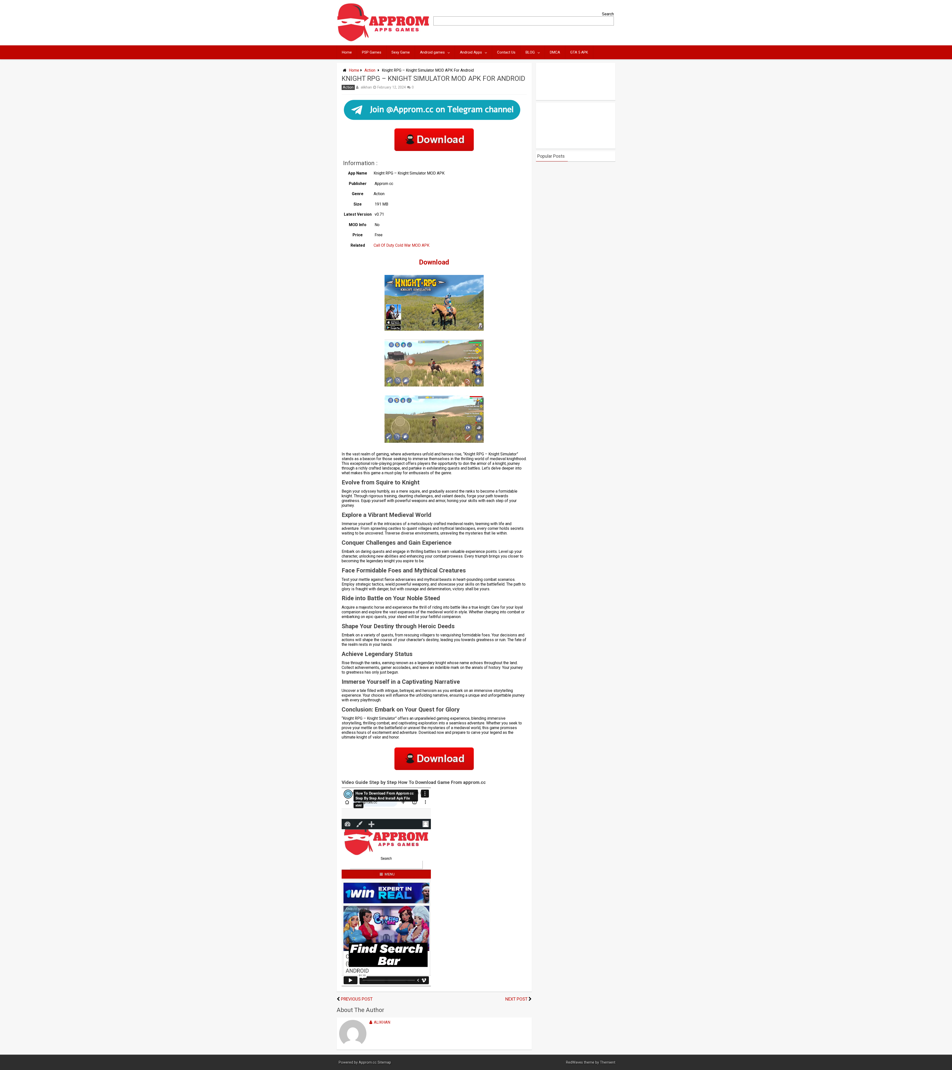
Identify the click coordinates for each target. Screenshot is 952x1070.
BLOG (530, 52)
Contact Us (506, 52)
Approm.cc (368, 1062)
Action (369, 70)
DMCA (555, 52)
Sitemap (384, 1062)
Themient (607, 1062)
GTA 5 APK (579, 52)
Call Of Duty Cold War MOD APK (401, 245)
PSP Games (371, 52)
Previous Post (357, 999)
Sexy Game (400, 52)
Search (608, 14)
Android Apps (471, 52)
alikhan (366, 87)
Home (347, 52)
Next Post (516, 999)
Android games (432, 52)
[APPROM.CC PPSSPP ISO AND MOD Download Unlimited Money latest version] (383, 40)
